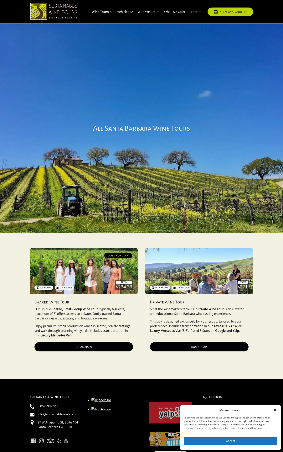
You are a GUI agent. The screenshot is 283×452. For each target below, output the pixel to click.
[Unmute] (144, 226)
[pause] (139, 226)
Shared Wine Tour (51, 302)
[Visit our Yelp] (59, 441)
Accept (230, 441)
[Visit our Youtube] (66, 441)
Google (220, 330)
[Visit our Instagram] (41, 441)
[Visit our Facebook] (33, 441)
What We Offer (174, 12)
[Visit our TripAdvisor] (50, 441)
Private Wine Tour (167, 302)
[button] (275, 410)
